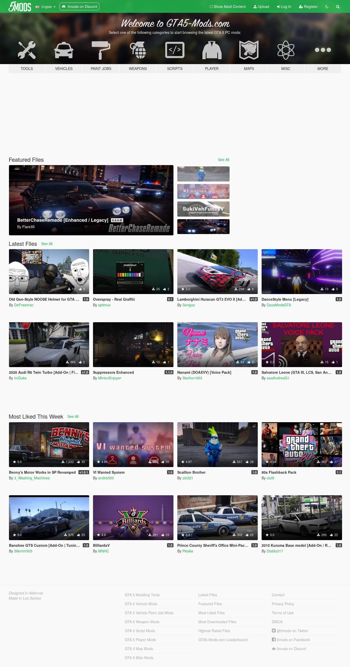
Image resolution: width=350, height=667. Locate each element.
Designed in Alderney (26, 592)
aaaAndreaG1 (278, 377)
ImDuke (20, 377)
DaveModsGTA (279, 304)
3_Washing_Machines (32, 477)
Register (310, 6)
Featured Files (210, 603)
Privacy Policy (283, 603)
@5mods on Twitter (292, 630)
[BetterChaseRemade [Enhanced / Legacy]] (203, 226)
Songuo (188, 304)
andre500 (106, 477)
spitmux (104, 304)
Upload (263, 6)
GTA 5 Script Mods (140, 630)
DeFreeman (24, 304)
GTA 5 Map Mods (139, 648)
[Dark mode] (327, 6)
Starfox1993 (192, 377)
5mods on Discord (291, 648)
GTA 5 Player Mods (140, 639)
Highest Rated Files (214, 630)
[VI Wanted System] (203, 191)
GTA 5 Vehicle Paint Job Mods (149, 612)
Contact (278, 594)
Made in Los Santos (25, 598)
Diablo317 (275, 550)
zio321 (187, 477)
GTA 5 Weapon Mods (142, 621)
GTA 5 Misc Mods (139, 657)
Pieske (187, 550)
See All (223, 159)
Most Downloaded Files (217, 621)
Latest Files (207, 594)
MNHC (103, 550)
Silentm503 (23, 550)
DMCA (277, 621)
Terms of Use (283, 612)
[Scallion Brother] (203, 173)
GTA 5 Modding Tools (142, 594)
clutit (270, 477)
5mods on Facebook (293, 639)
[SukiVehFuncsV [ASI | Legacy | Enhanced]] (203, 209)
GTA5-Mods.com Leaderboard (223, 639)
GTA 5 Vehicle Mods (141, 603)
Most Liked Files (211, 612)
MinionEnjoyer (109, 377)
